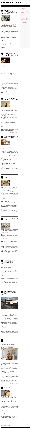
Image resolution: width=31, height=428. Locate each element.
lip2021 (2, 292)
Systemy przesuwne (7, 387)
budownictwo (22, 27)
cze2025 (2, 11)
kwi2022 (2, 99)
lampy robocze (3, 70)
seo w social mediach (4, 30)
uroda (21, 41)
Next (9, 425)
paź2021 (2, 219)
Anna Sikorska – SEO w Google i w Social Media (8, 24)
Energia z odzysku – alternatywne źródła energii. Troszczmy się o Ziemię (11, 99)
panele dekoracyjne (4, 243)
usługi (21, 42)
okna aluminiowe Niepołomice (6, 403)
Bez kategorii (22, 25)
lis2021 (2, 137)
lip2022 (2, 54)
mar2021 (2, 387)
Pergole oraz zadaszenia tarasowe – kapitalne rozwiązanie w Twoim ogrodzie (10, 292)
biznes (21, 26)
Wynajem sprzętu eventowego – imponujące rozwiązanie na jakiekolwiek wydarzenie (9, 261)
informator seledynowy (12, 2)
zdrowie (21, 44)
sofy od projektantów (4, 232)
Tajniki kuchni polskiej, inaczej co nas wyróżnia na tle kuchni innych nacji (11, 137)
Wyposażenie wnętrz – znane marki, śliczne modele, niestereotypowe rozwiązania (10, 340)
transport (22, 40)
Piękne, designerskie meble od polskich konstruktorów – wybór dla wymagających (11, 219)
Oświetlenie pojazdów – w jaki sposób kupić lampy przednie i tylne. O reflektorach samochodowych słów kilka (11, 54)
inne (3, 14)
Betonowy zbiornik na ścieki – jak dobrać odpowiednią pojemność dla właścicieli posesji (25, 16)
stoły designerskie (4, 238)
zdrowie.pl (22, 45)
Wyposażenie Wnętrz (23, 43)
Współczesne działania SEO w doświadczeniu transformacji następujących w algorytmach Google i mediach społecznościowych (9, 12)
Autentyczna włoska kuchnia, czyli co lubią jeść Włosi (10, 177)
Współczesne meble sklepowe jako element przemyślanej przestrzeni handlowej (24, 20)
